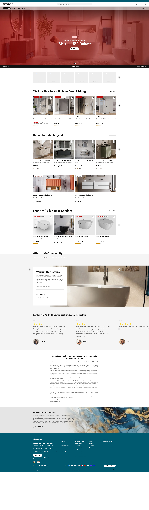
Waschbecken (57, 377)
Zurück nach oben (109, 465)
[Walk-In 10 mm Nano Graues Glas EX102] (64, 105)
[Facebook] (42, 465)
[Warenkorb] (145, 4)
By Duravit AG (6, 66)
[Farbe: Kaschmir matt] (33, 168)
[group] (74, 32)
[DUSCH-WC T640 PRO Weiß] (85, 225)
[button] (75, 63)
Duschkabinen (93, 391)
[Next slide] (119, 77)
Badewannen (82, 365)
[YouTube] (47, 465)
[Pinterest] (45, 465)
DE (115, 470)
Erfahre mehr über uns (43, 286)
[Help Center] (137, 4)
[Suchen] (59, 4)
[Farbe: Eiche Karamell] (77, 168)
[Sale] (146, 62)
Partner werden (39, 426)
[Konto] (140, 4)
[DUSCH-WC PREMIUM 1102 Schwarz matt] (64, 225)
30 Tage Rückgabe (75, 66)
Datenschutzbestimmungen (37, 458)
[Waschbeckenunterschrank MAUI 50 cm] (106, 149)
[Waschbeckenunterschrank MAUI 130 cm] (43, 149)
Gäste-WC (87, 377)
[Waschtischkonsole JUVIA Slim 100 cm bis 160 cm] (85, 149)
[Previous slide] (30, 269)
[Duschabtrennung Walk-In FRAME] (106, 105)
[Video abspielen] (99, 286)
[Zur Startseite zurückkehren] (8, 4)
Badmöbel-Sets (73, 372)
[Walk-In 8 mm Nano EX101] (43, 105)
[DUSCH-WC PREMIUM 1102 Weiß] (43, 225)
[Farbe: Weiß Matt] (35, 168)
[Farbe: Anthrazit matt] (38, 168)
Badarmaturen (61, 392)
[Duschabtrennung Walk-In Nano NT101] (85, 105)
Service (142, 8)
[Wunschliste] (142, 4)
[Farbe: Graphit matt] (80, 168)
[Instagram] (39, 465)
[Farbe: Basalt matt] (75, 168)
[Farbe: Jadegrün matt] (96, 168)
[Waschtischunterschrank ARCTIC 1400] (64, 149)
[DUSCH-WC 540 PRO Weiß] (106, 225)
